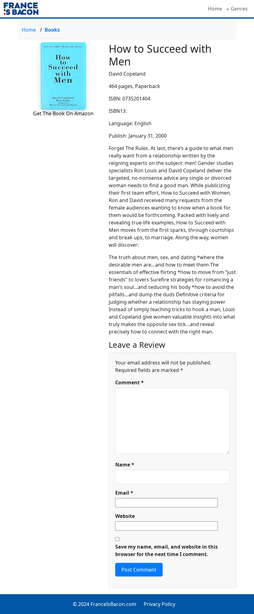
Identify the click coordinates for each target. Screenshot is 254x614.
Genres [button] (239, 8)
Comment (129, 382)
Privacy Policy (159, 604)
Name (124, 464)
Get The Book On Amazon (63, 113)
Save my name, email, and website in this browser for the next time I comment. (166, 550)
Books (52, 29)
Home (215, 8)
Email (124, 492)
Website (125, 516)
